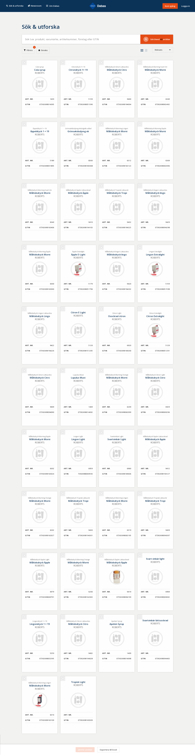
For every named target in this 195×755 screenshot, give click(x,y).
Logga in (185, 6)
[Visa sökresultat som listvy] (146, 50)
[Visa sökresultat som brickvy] (142, 50)
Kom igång (170, 6)
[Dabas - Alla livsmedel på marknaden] (97, 6)
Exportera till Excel (108, 749)
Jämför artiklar (85, 749)
